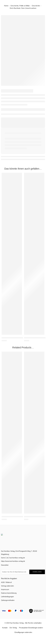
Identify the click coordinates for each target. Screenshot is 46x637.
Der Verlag (13, 628)
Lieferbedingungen (7, 596)
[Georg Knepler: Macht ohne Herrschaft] (34, 254)
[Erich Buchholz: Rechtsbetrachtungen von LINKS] (12, 254)
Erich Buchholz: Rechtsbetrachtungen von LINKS (19, 338)
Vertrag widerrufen (7, 586)
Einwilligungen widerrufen (23, 632)
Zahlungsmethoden (7, 600)
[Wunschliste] (19, 175)
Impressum (5, 589)
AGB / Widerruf (6, 582)
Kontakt (4, 628)
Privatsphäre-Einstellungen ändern (31, 628)
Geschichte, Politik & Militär (20, 6)
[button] (19, 334)
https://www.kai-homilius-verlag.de (13, 561)
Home (6, 6)
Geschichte (36, 6)
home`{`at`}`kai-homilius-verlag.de (13, 558)
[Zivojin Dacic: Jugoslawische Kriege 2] (12, 433)
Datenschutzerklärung (8, 593)
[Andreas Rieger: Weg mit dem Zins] (34, 433)
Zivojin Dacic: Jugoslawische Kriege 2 (15, 516)
